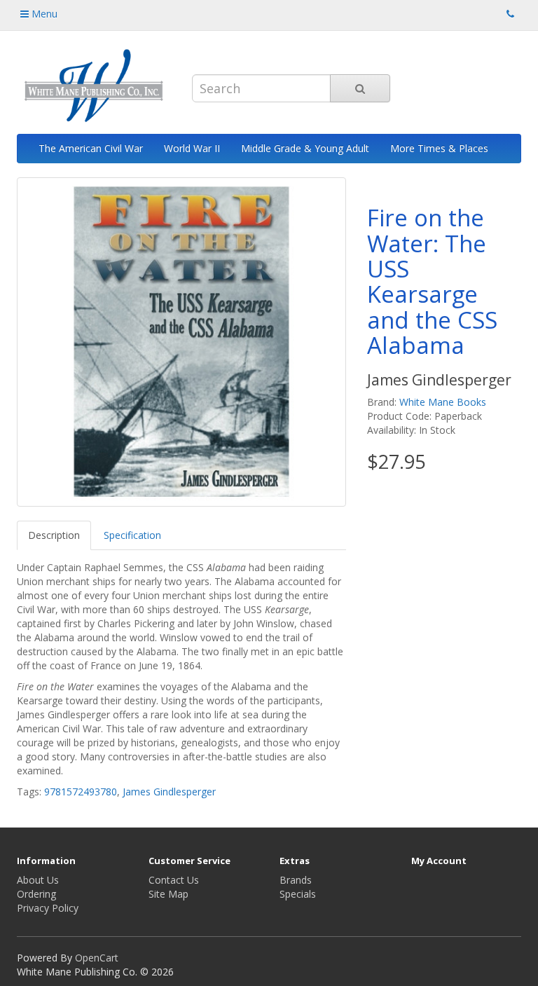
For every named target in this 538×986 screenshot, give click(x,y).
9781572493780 (80, 791)
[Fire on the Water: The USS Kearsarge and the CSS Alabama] (181, 342)
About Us (38, 879)
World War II (192, 148)
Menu (43, 13)
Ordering (36, 894)
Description (54, 535)
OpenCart (96, 957)
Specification (132, 535)
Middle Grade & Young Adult (305, 148)
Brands (296, 879)
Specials (298, 894)
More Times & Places (439, 148)
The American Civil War (91, 148)
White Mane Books (442, 402)
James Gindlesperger (169, 791)
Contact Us (174, 879)
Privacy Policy (47, 908)
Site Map (168, 894)
